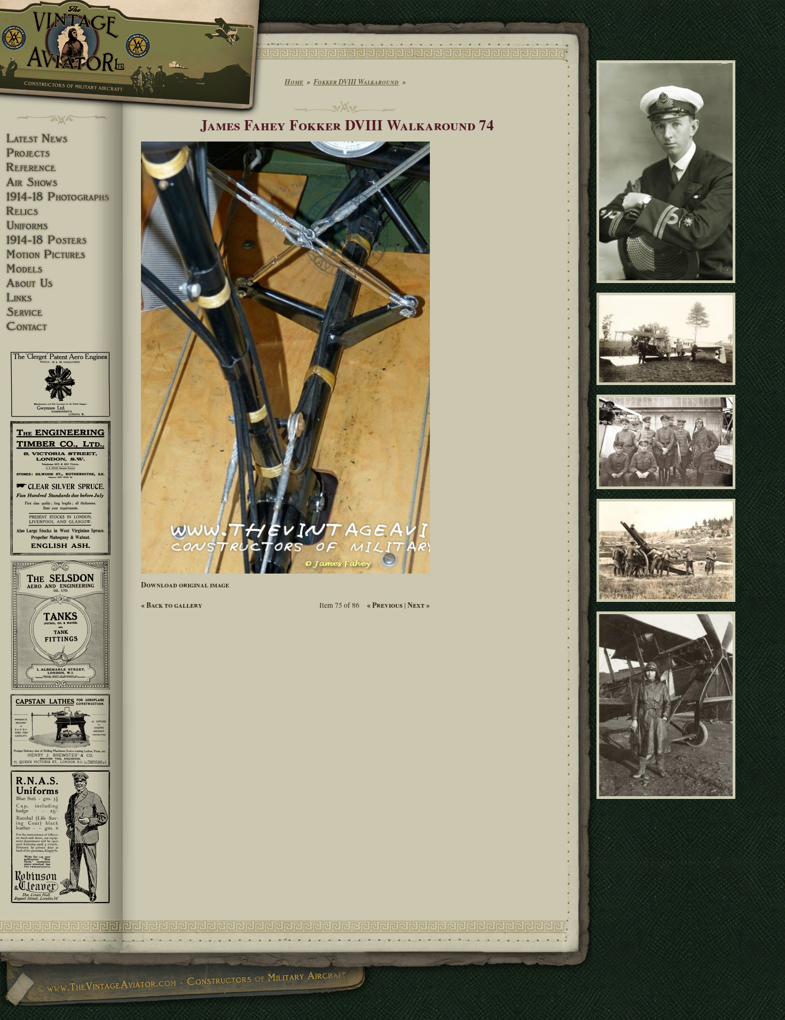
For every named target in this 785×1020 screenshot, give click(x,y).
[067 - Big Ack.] (667, 803)
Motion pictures (61, 254)
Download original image (185, 584)
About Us (61, 283)
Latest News (61, 138)
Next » (418, 605)
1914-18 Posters (61, 240)
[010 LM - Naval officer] (667, 287)
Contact (61, 326)
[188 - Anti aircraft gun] (667, 606)
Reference (61, 167)
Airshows (61, 182)
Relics (61, 211)
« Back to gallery (171, 605)
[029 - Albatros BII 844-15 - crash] (667, 389)
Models (61, 269)
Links (61, 298)
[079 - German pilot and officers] (667, 494)
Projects (61, 153)
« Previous (385, 605)
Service (61, 312)
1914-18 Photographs (61, 197)
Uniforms (61, 225)
